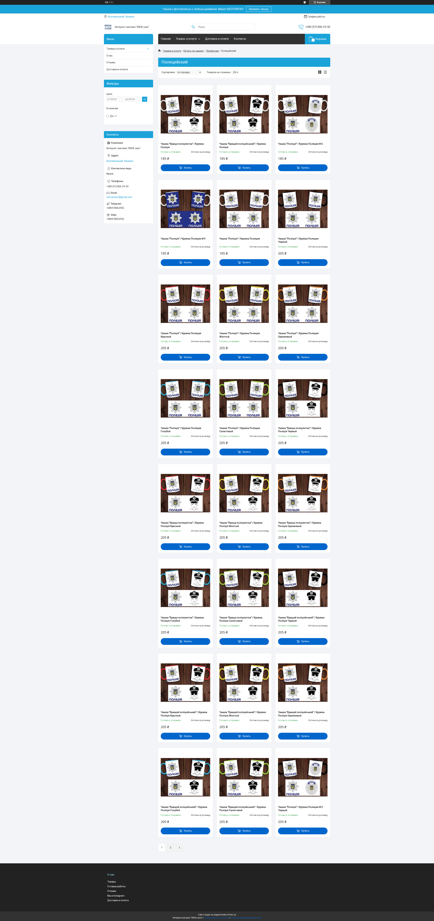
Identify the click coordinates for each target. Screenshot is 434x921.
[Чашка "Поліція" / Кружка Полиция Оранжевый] (303, 303)
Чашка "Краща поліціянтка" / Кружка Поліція (182, 145)
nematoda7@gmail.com (119, 197)
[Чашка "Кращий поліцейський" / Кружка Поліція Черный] (303, 587)
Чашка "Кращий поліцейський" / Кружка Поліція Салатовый (242, 809)
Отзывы (110, 62)
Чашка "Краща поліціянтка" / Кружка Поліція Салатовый (240, 619)
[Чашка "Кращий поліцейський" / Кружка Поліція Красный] (185, 682)
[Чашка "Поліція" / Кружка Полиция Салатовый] (244, 398)
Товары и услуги (186, 38)
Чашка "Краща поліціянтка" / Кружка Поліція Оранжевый (299, 524)
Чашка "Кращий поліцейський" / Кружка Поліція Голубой (184, 809)
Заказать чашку (259, 9)
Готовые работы (116, 886)
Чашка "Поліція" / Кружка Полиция (239, 238)
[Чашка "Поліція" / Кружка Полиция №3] (185, 209)
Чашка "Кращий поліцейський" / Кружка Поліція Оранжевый (301, 714)
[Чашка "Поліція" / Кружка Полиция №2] (303, 114)
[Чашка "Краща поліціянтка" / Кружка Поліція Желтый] (244, 493)
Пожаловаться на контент (216, 918)
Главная (166, 38)
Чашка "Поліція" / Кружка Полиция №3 (183, 238)
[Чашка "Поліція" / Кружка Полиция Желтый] (244, 303)
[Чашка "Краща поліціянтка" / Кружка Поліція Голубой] (185, 587)
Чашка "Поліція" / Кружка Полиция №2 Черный (300, 809)
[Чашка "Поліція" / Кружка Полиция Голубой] (185, 398)
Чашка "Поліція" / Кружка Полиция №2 (300, 143)
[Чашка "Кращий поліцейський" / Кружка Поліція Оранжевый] (303, 682)
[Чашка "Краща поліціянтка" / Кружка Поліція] (185, 114)
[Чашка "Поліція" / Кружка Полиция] (244, 209)
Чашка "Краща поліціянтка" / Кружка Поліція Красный (182, 524)
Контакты (240, 38)
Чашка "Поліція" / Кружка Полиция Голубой (181, 430)
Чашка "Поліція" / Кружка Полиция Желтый (239, 335)
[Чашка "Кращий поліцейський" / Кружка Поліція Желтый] (244, 682)
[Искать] (193, 27)
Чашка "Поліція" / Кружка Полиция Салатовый (239, 430)
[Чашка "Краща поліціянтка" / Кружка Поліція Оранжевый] (303, 493)
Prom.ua (232, 915)
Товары (111, 881)
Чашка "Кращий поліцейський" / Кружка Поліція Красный (184, 714)
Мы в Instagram (115, 895)
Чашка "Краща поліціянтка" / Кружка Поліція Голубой (182, 619)
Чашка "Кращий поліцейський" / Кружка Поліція (242, 145)
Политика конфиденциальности (246, 918)
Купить (188, 167)
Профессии (212, 51)
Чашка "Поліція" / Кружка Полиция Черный (298, 240)
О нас (109, 55)
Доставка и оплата (217, 38)
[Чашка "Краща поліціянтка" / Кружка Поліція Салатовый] (244, 587)
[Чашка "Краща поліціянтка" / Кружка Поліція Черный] (303, 398)
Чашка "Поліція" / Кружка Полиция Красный (181, 335)
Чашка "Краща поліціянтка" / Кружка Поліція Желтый (240, 524)
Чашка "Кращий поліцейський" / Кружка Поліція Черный (301, 619)
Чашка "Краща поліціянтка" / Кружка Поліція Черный (299, 430)
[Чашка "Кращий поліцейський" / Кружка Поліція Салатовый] (244, 777)
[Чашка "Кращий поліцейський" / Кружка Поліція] (244, 114)
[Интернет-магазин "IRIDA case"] (108, 27)
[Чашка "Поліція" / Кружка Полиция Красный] (185, 303)
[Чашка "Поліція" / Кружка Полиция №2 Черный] (303, 777)
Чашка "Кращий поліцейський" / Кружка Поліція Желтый (242, 714)
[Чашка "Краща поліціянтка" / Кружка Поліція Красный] (185, 493)
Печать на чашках (193, 51)
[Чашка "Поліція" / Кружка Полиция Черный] (303, 209)
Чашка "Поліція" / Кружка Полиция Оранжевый (298, 335)
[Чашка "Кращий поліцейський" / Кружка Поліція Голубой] (185, 777)
